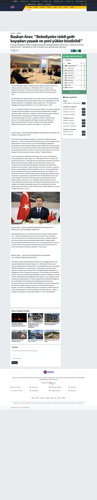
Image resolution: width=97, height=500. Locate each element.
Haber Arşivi (73, 390)
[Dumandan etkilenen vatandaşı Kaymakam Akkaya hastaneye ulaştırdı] (19, 317)
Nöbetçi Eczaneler (16, 387)
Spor (60, 7)
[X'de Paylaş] (74, 51)
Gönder (15, 362)
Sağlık (55, 7)
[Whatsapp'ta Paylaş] (77, 51)
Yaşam (66, 7)
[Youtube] (50, 383)
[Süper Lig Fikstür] (84, 97)
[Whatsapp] (55, 383)
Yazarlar (49, 4)
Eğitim (36, 7)
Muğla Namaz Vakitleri (56, 387)
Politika (49, 7)
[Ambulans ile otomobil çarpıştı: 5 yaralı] (19, 334)
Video (41, 4)
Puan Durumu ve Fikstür (17, 390)
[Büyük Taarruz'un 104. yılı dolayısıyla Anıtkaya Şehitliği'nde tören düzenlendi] (35, 317)
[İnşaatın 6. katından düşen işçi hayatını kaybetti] (52, 317)
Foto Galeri (33, 4)
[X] (45, 383)
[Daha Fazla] (80, 51)
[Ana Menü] (85, 4)
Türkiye (72, 7)
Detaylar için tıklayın (74, 92)
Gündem (42, 7)
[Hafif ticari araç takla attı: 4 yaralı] (52, 334)
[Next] (52, 383)
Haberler (12, 33)
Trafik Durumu (73, 387)
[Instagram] (47, 383)
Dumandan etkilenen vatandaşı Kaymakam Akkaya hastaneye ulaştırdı (19, 325)
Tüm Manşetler (34, 390)
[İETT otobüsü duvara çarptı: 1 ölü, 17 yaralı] (35, 334)
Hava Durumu (35, 387)
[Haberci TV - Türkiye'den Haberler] (15, 7)
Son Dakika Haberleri (55, 390)
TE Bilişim (19, 407)
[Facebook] (42, 383)
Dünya (30, 7)
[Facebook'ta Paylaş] (72, 51)
